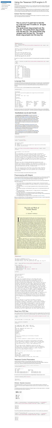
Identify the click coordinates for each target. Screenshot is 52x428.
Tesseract (30, 5)
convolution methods (41, 195)
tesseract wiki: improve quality (19, 178)
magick (20, 180)
